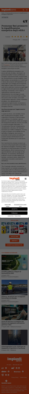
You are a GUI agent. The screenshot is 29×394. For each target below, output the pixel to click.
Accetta (14, 209)
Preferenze (14, 213)
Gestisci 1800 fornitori (8, 205)
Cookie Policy (11, 215)
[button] (25, 179)
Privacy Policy (17, 215)
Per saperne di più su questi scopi (20, 205)
